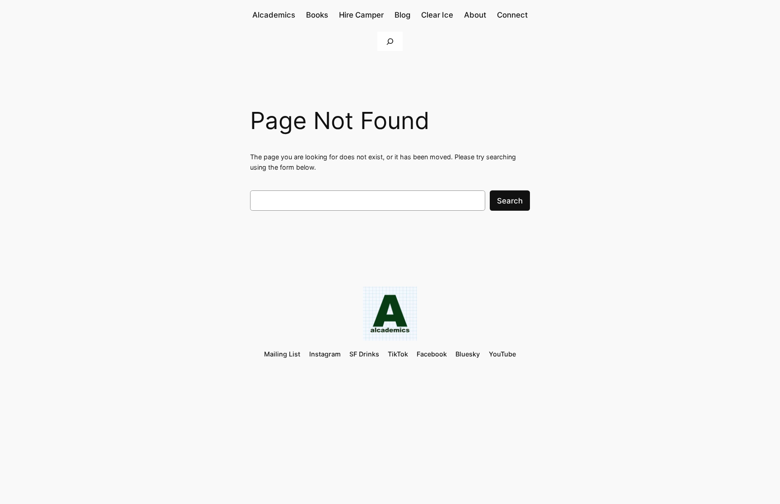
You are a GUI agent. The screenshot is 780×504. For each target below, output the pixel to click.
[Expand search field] (390, 41)
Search (510, 200)
